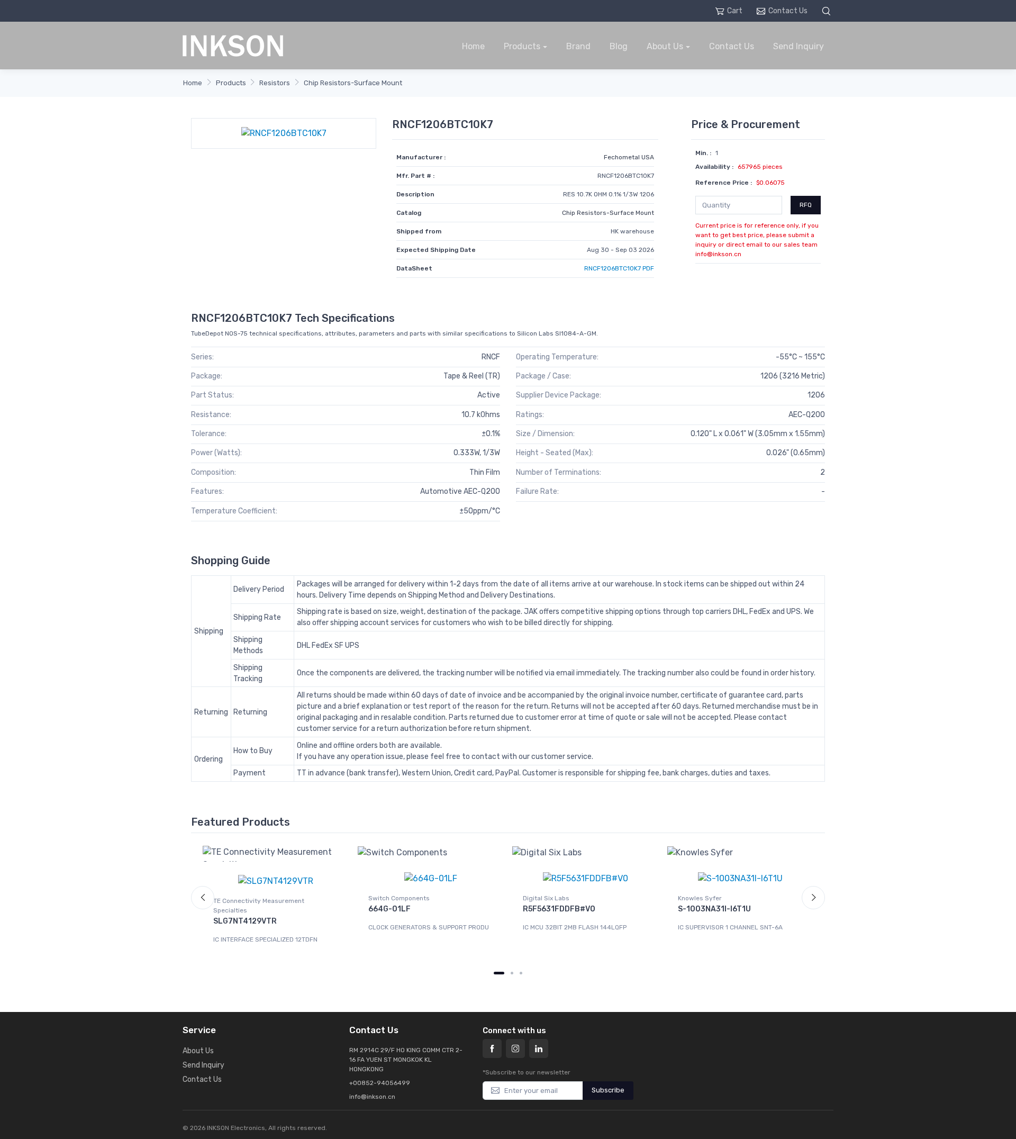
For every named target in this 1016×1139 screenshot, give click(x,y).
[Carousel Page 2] (512, 973)
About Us (665, 46)
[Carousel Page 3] (521, 973)
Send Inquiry (798, 46)
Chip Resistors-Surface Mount (353, 83)
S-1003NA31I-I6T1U (714, 909)
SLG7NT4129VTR (245, 921)
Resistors (274, 83)
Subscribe (608, 1090)
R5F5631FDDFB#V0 (559, 909)
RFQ (806, 205)
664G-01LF (389, 909)
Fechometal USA (629, 157)
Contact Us (788, 10)
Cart (734, 10)
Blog (619, 46)
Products (522, 46)
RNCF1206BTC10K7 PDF (619, 268)
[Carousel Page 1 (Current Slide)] (499, 973)
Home (473, 46)
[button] (827, 10)
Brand (578, 46)
